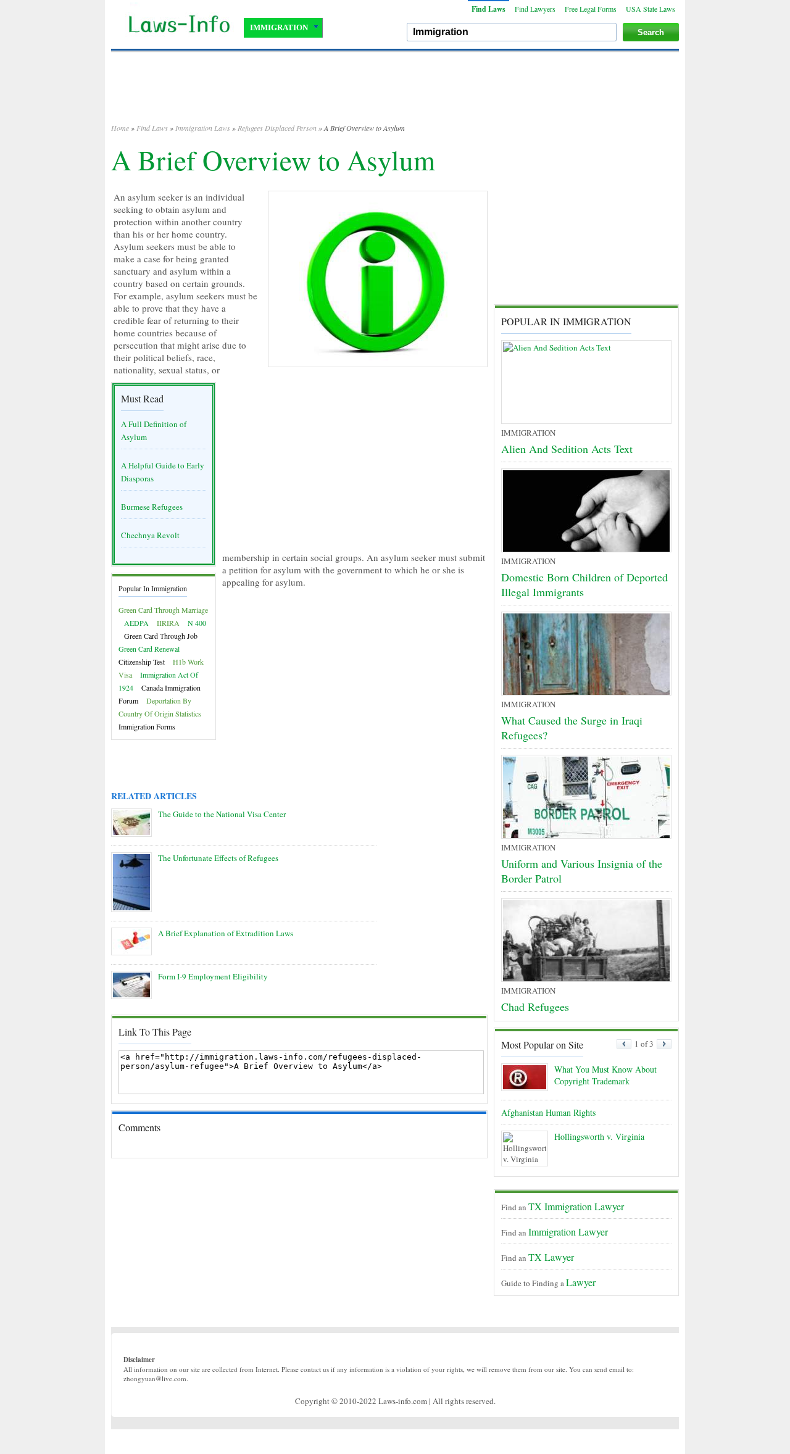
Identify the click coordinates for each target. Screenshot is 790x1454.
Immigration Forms (146, 726)
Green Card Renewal (149, 649)
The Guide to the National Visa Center (222, 814)
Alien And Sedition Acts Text (567, 448)
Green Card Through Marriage (163, 610)
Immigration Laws (202, 128)
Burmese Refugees (152, 506)
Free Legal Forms (591, 9)
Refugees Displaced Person (277, 128)
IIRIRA (168, 623)
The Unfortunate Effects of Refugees (218, 857)
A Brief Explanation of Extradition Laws (225, 933)
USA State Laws (650, 9)
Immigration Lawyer (568, 1231)
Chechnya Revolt (150, 535)
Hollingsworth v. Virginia (599, 1136)
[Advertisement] (395, 92)
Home (120, 128)
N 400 (197, 623)
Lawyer (581, 1282)
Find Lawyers (535, 9)
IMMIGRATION (279, 27)
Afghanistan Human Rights (548, 1112)
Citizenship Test (141, 662)
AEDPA (136, 623)
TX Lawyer (551, 1256)
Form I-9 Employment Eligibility (213, 976)
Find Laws (488, 9)
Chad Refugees (535, 1006)
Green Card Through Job (161, 636)
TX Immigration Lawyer (576, 1206)
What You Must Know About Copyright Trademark (605, 1075)
